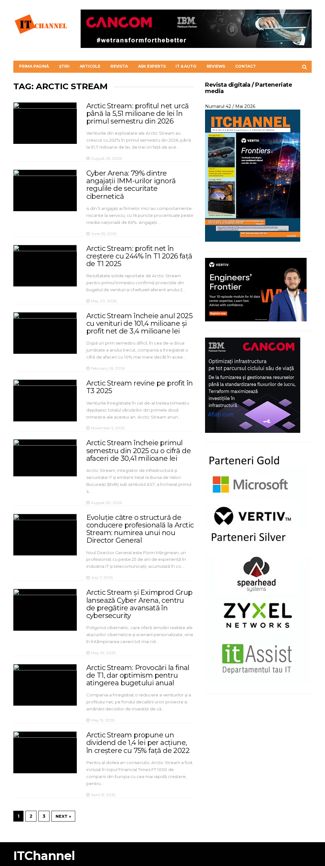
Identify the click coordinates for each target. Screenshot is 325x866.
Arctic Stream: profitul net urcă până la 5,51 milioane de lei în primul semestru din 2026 (137, 113)
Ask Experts (152, 66)
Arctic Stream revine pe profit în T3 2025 (139, 387)
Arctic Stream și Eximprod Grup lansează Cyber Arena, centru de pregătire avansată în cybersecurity (139, 604)
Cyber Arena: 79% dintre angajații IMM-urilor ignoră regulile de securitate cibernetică (131, 185)
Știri (64, 66)
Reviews (216, 66)
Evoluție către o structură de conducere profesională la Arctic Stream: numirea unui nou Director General (140, 529)
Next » (63, 816)
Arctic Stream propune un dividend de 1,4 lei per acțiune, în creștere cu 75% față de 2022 (137, 743)
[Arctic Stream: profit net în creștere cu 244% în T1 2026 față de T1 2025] (45, 265)
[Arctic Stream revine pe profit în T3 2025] (45, 400)
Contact (245, 66)
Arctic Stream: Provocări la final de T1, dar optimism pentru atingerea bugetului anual (137, 675)
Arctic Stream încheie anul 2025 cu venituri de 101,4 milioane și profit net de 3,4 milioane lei (139, 323)
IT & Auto (186, 66)
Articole (90, 66)
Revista (119, 66)
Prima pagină (34, 66)
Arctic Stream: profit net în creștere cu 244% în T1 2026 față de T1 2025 (139, 256)
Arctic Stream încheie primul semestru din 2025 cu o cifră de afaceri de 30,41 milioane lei (138, 450)
